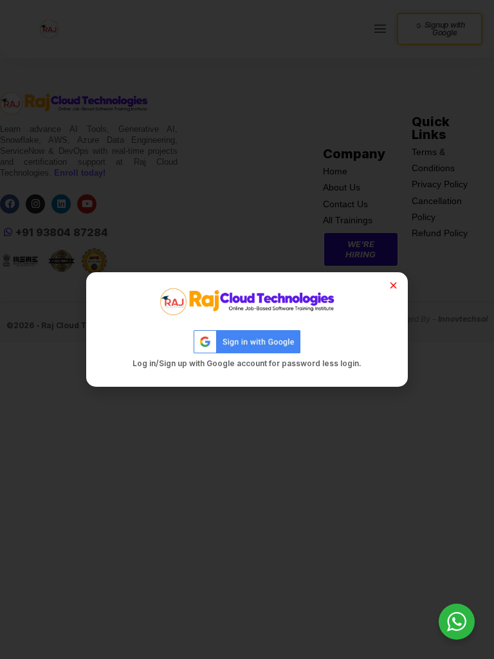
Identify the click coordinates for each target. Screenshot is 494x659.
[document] (247, 329)
